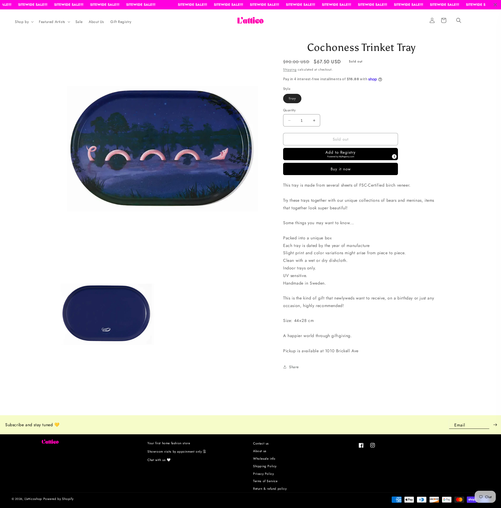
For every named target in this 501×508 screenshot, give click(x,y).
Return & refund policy (270, 488)
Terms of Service (265, 481)
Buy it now (341, 169)
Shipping (290, 69)
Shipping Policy (265, 466)
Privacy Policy (263, 473)
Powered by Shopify (58, 499)
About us (259, 451)
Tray (295, 99)
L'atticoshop (33, 499)
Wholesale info (264, 458)
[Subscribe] (495, 424)
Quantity (289, 110)
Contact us (261, 444)
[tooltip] (394, 156)
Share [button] (294, 367)
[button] (458, 20)
